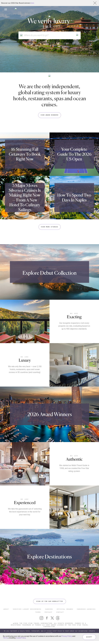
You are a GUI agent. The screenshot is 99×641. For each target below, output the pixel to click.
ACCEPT (89, 637)
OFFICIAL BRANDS (65, 609)
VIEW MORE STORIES (49, 227)
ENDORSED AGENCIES (86, 609)
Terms (5, 638)
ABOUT (6, 609)
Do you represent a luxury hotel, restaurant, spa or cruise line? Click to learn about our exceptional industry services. (49, 632)
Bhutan (93, 55)
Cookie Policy (21, 638)
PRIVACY (48, 612)
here (32, 3)
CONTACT (60, 612)
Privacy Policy (67, 636)
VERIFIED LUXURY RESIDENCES (27, 609)
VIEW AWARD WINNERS (49, 115)
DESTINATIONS (80, 55)
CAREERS (49, 609)
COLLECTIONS (49, 269)
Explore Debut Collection (50, 273)
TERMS (38, 612)
